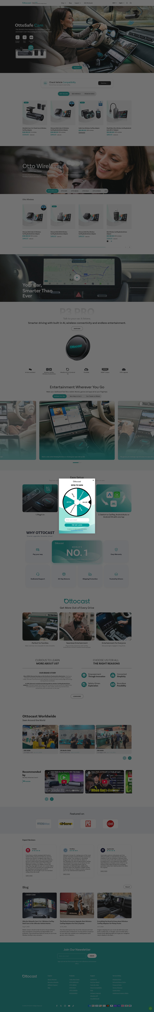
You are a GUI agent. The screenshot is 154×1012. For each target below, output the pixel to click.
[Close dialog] (93, 480)
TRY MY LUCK (77, 525)
